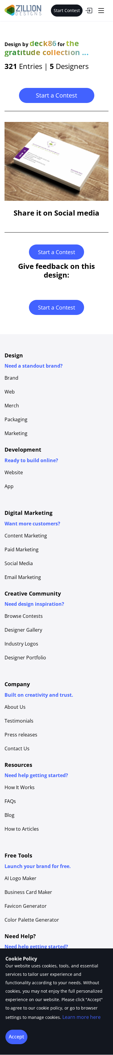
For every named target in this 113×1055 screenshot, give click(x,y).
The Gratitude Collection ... (47, 47)
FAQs (10, 801)
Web (10, 391)
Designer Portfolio (25, 657)
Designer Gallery (23, 629)
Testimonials (19, 720)
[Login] (89, 10)
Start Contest (67, 10)
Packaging (16, 419)
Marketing (16, 433)
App (9, 486)
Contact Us (17, 748)
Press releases (21, 734)
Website (14, 472)
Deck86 (43, 43)
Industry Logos (21, 643)
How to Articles (22, 828)
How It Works (20, 787)
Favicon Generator (26, 906)
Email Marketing (23, 577)
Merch (12, 405)
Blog (9, 815)
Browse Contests (24, 616)
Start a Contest (56, 95)
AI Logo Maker (20, 878)
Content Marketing (26, 535)
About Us (15, 707)
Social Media (19, 563)
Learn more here (81, 1017)
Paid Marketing (22, 549)
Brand (11, 377)
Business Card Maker (28, 892)
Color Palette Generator (32, 919)
